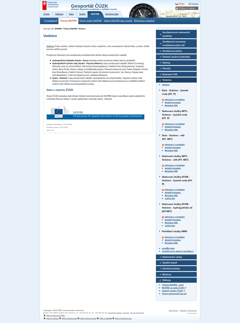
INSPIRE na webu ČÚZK (173, 288)
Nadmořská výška (172, 257)
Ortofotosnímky (171, 268)
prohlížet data (168, 248)
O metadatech (50, 21)
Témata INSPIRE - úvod (173, 285)
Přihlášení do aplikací (187, 8)
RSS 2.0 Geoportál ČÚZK (55, 315)
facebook (126, 313)
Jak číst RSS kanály (137, 313)
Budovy (166, 274)
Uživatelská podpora (115, 313)
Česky (182, 4)
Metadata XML (171, 105)
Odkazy (166, 280)
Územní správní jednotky (176, 56)
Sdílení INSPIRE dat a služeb (118, 21)
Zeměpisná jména (172, 51)
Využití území (169, 262)
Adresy (166, 62)
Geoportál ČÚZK (94, 6)
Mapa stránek (173, 310)
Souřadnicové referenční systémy (176, 34)
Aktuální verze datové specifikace (177, 251)
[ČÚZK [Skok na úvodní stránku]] (50, 5)
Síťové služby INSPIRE (90, 21)
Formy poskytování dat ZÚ (174, 294)
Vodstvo (167, 80)
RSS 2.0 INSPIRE (106, 318)
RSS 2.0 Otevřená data (123, 318)
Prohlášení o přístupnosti (188, 310)
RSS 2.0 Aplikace (52, 318)
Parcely (166, 68)
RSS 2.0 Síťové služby (88, 318)
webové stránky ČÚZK (172, 291)
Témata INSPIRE (68, 21)
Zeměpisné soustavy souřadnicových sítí (174, 43)
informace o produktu (175, 100)
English (195, 4)
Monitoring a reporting (144, 21)
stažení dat (170, 198)
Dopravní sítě (169, 74)
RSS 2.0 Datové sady (69, 318)
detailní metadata (173, 102)
